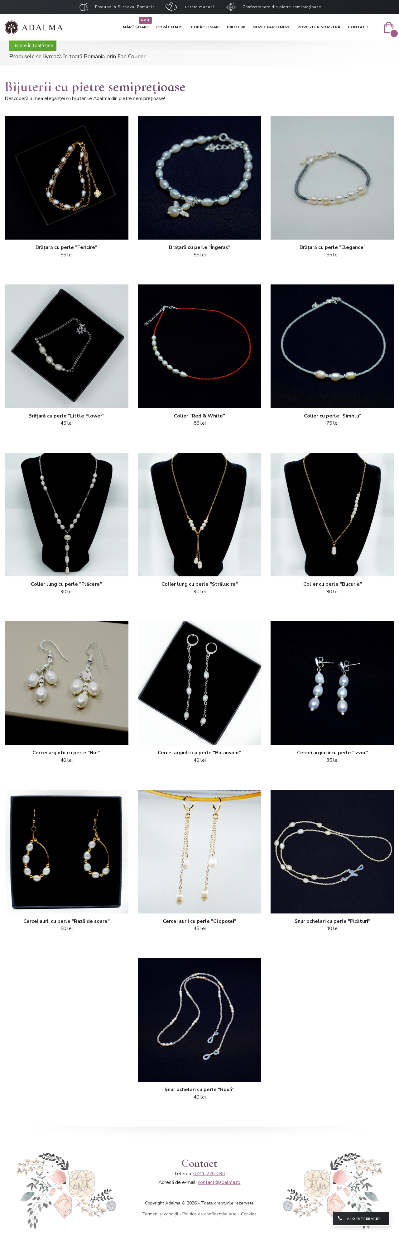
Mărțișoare (136, 26)
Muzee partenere (271, 27)
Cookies (249, 1214)
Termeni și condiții (160, 1214)
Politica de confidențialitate (209, 1214)
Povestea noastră (318, 27)
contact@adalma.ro (219, 1182)
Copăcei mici (169, 27)
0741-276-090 (209, 1173)
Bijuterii (236, 27)
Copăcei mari (205, 27)
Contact (358, 27)
